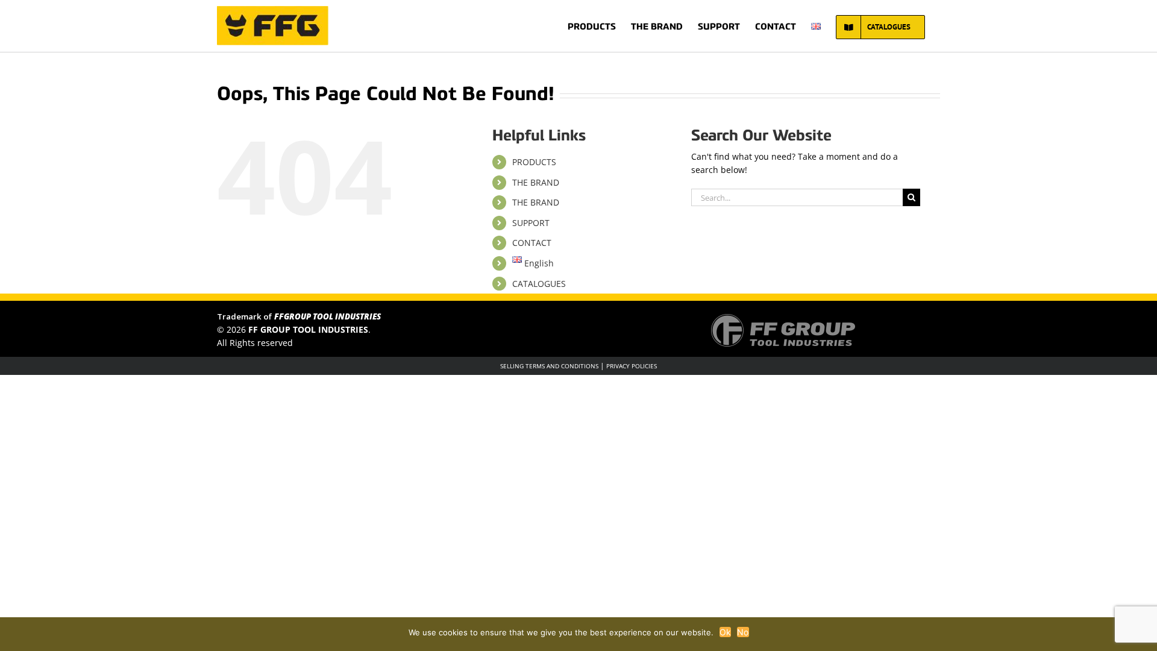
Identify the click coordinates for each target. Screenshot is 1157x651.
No (743, 632)
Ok (726, 632)
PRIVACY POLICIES (631, 366)
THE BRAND (535, 182)
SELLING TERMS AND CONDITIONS (549, 366)
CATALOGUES (539, 283)
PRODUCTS (534, 162)
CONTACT (531, 242)
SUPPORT (531, 222)
